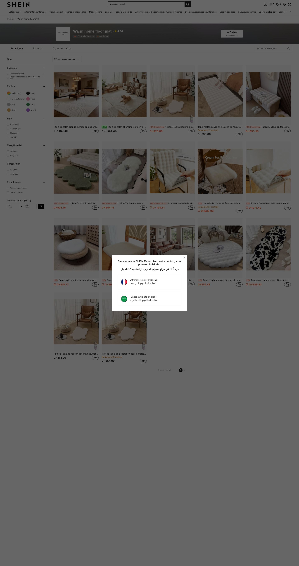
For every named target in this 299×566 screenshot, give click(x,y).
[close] (184, 257)
